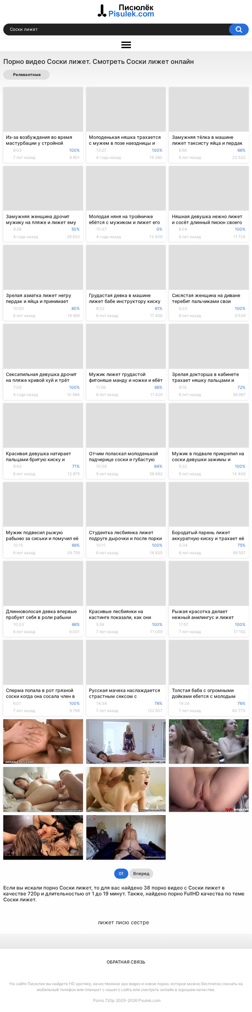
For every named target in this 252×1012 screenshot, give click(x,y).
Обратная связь (126, 962)
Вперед (141, 873)
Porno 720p (104, 1000)
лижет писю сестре (123, 922)
